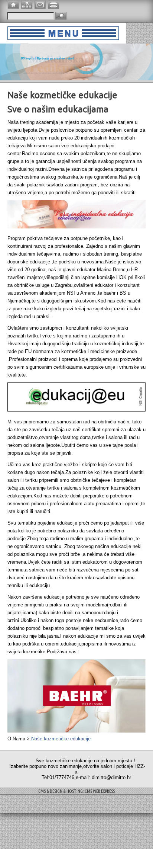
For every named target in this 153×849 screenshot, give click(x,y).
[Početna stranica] (14, 4)
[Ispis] (54, 4)
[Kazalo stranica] (27, 4)
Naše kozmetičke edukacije (61, 738)
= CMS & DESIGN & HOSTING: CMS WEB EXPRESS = (76, 791)
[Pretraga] (61, 16)
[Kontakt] (41, 4)
